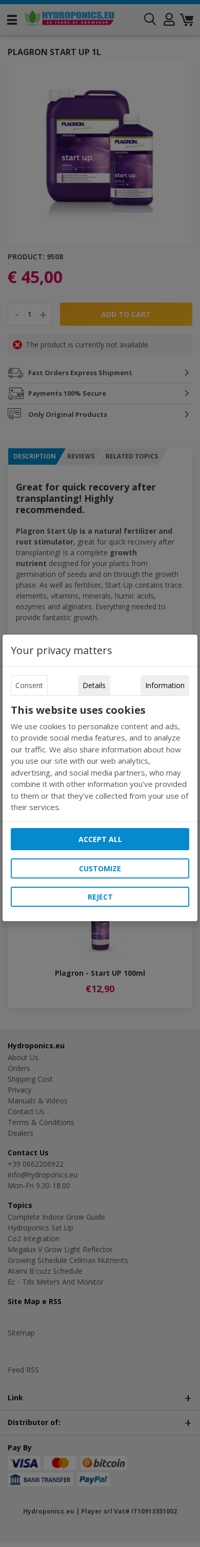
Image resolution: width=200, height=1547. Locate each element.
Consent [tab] (29, 685)
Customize (100, 868)
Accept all (100, 839)
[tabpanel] (100, 758)
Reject (100, 897)
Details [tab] (94, 685)
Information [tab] (165, 685)
